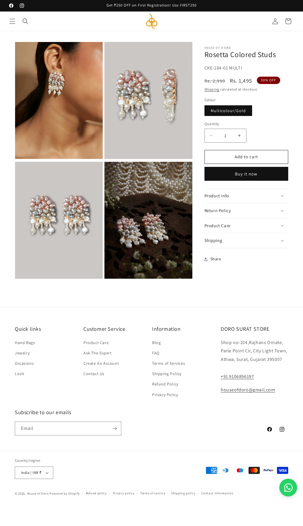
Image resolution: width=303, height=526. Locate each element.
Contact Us (93, 373)
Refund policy (96, 493)
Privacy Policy (165, 394)
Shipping (212, 89)
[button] (12, 21)
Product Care (96, 342)
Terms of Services (168, 363)
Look (19, 373)
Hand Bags (25, 342)
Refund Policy (165, 384)
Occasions (24, 363)
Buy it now (246, 174)
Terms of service (152, 493)
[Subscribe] (114, 428)
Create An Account (101, 363)
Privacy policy (124, 493)
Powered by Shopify (64, 493)
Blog (156, 342)
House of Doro (38, 493)
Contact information (217, 493)
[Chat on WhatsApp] (288, 487)
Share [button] (215, 259)
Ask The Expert (97, 353)
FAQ (155, 353)
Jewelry (22, 353)
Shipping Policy (166, 373)
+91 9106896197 (237, 376)
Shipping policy (183, 493)
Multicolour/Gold (228, 110)
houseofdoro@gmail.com (248, 390)
